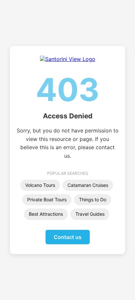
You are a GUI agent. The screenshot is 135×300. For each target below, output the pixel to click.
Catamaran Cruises (88, 185)
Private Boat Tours (47, 199)
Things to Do (92, 199)
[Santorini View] (67, 59)
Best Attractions (46, 214)
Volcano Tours (40, 185)
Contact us (68, 237)
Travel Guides (90, 214)
